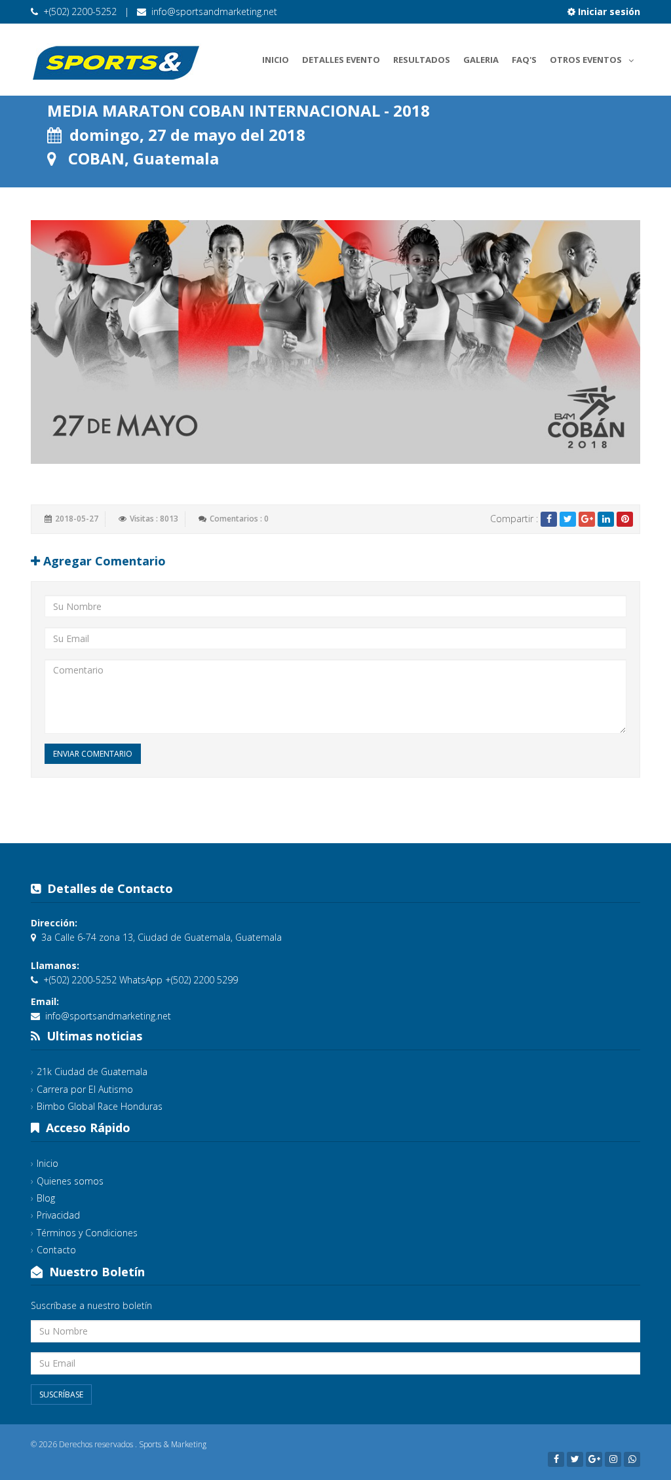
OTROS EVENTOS (586, 60)
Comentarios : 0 (239, 518)
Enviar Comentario (92, 753)
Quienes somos (70, 1181)
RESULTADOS (421, 60)
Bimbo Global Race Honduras (100, 1106)
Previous (17, 343)
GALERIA (481, 60)
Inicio (275, 60)
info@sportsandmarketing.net (214, 11)
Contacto (56, 1249)
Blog (46, 1198)
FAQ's (524, 60)
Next (654, 343)
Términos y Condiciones (87, 1232)
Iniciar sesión (607, 11)
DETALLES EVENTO (341, 60)
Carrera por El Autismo (85, 1089)
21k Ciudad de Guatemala (92, 1071)
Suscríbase (61, 1394)
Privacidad (58, 1215)
